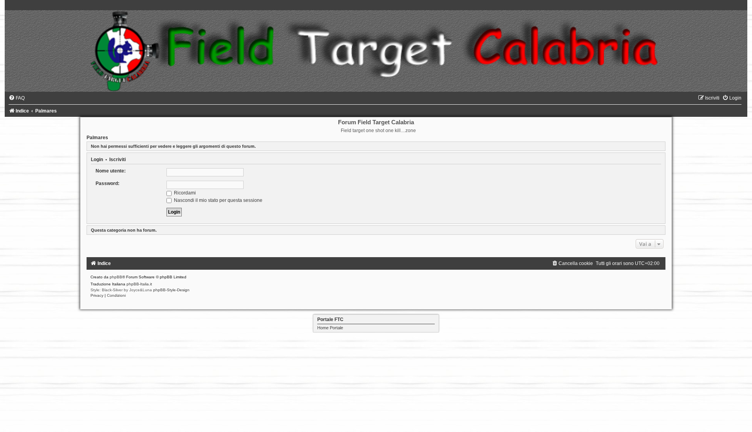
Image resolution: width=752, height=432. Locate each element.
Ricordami (184, 193)
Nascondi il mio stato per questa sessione (217, 200)
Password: (107, 183)
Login (97, 159)
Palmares (97, 137)
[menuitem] (17, 98)
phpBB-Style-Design (171, 290)
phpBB (116, 277)
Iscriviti (117, 159)
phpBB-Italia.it (139, 284)
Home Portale (330, 327)
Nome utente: (111, 171)
